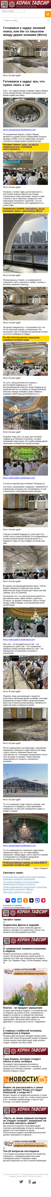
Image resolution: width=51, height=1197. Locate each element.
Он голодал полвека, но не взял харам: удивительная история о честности (21, 883)
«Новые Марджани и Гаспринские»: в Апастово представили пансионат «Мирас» (25, 888)
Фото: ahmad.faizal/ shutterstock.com (19, 130)
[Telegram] (19, 900)
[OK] (25, 900)
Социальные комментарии (17, 907)
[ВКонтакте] (13, 900)
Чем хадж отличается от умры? (17, 892)
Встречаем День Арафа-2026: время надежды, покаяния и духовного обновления (24, 878)
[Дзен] (31, 900)
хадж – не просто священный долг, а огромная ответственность (20, 146)
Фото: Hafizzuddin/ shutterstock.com (19, 478)
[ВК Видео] (43, 900)
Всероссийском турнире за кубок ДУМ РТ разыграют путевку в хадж (25, 864)
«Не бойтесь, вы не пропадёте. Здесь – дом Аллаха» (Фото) (24, 210)
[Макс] (37, 900)
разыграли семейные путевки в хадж (21, 338)
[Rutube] (7, 900)
